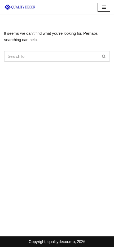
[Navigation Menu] (104, 7)
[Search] (104, 56)
